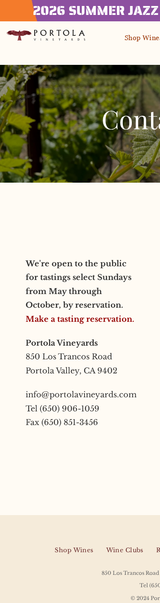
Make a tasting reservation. (80, 319)
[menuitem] (73, 550)
